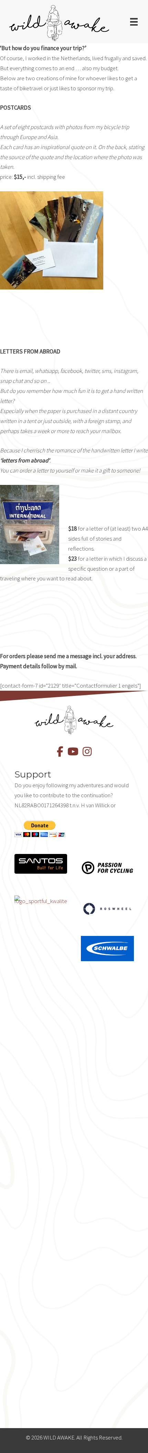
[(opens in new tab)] (40, 863)
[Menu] (133, 22)
